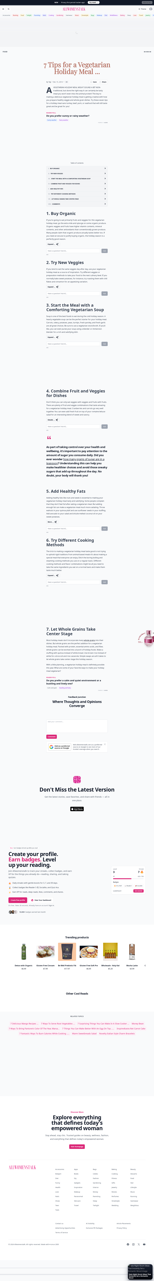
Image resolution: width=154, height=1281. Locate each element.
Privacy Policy (122, 1228)
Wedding (115, 1205)
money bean (138, 1023)
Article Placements (124, 1223)
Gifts (113, 1183)
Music (77, 15)
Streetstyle (85, 15)
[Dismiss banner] (105, 744)
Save (95, 82)
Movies (114, 1192)
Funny (57, 1183)
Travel (141, 15)
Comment (51, 737)
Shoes (57, 1201)
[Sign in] (151, 9)
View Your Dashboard (42, 900)
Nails (44, 15)
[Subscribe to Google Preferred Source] (59, 747)
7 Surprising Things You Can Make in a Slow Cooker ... (103, 1023)
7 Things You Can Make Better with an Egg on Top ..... (88, 1028)
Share (104, 82)
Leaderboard (117, 891)
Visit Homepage (77, 1147)
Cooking (51, 15)
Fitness (114, 1178)
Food (22, 15)
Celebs (95, 1174)
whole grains (89, 640)
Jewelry (148, 15)
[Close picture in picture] (130, 1266)
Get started (138, 891)
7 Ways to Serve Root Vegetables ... (58, 1023)
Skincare (77, 1201)
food (5, 52)
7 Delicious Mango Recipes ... (24, 1023)
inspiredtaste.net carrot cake (131, 1028)
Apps (76, 1169)
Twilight (28, 15)
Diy (75, 1178)
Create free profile (18, 900)
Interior (96, 1187)
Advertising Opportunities (65, 1228)
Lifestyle (133, 1187)
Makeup (99, 15)
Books (76, 1174)
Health (57, 1187)
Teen (57, 1205)
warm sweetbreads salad (84, 1033)
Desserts (133, 1174)
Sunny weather (52, 120)
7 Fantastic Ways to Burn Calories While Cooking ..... (44, 1033)
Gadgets (77, 1183)
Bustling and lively (65, 688)
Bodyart (58, 1174)
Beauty (133, 1169)
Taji (50, 82)
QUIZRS (106, 122)
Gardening (59, 15)
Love (134, 15)
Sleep (129, 15)
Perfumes (115, 1196)
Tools (57, 1210)
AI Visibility (90, 1223)
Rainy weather (63, 120)
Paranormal (78, 1196)
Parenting (37, 15)
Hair (132, 1183)
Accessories (6, 15)
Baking (122, 15)
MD (67, 82)
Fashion (96, 1178)
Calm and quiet (52, 688)
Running (15, 15)
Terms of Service (61, 1232)
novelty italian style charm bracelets (117, 1033)
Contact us (59, 1223)
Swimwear (69, 15)
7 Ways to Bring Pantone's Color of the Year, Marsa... (34, 1028)
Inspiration (78, 1187)
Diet (106, 15)
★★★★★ (147, 52)
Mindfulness (114, 15)
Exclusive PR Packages (94, 1228)
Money (95, 1192)
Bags (92, 15)
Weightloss (134, 1205)
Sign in (51, 905)
